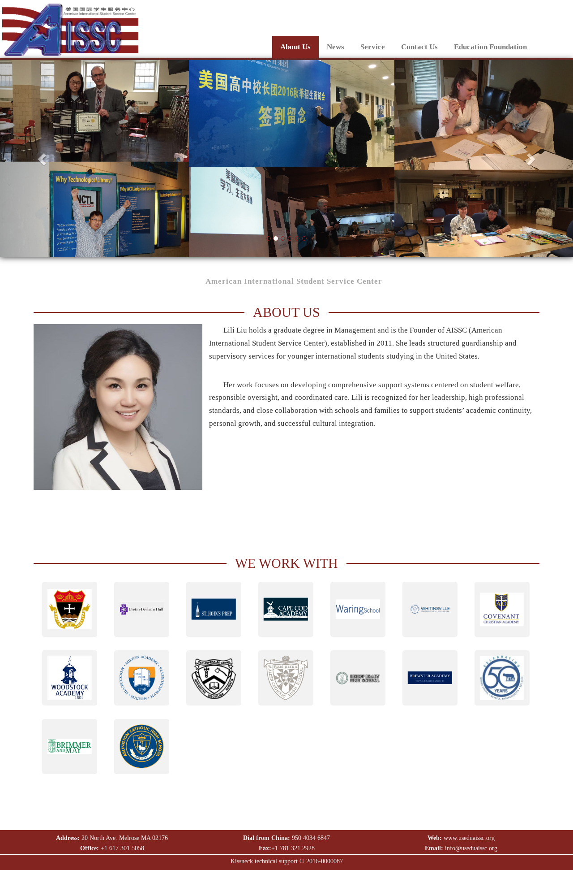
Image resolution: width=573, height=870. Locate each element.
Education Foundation (490, 47)
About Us (295, 47)
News (335, 47)
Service (372, 47)
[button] (43, 158)
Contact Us (419, 47)
